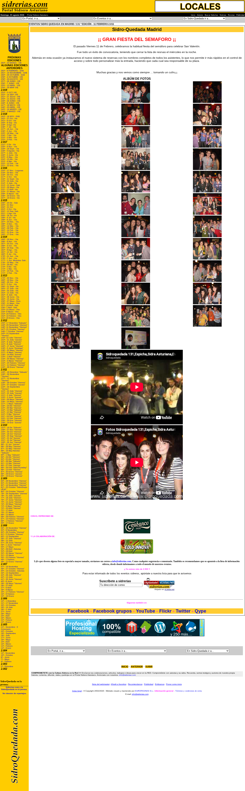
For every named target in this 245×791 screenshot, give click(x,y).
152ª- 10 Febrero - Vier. (11, 316)
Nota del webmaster (101, 684)
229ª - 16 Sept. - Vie (10, 149)
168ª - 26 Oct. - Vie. (10, 282)
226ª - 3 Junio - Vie (9, 155)
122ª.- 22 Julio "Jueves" (11, 393)
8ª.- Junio (5, 657)
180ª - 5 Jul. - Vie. (9, 254)
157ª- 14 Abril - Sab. (10, 305)
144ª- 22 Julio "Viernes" (11, 338)
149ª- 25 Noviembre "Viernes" (14, 325)
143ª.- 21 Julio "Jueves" (11, 340)
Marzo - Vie (14, 194)
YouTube (145, 611)
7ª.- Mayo (5, 659)
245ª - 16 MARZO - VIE (11, 109)
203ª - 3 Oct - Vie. (9, 209)
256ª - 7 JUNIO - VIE (10, 83)
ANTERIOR (137, 666)
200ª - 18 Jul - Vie (9, 215)
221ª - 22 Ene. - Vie (10, 165)
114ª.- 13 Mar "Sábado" (11, 410)
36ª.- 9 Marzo (7, 590)
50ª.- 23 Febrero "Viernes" (12, 557)
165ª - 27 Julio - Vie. (10, 288)
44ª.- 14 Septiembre (10, 573)
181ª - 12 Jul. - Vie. (9, 252)
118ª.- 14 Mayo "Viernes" (12, 401)
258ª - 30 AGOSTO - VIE (12, 79)
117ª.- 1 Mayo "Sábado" (11, 404)
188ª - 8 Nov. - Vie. (9, 241)
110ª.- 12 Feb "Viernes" (11, 418)
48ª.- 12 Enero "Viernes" (12, 562)
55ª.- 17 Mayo (7, 547)
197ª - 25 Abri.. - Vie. (10, 222)
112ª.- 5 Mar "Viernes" (10, 414)
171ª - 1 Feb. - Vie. (9, 273)
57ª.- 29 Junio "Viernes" (11, 543)
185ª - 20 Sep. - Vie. (10, 248)
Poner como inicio (174, 684)
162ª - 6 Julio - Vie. (9, 295)
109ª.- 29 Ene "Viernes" (11, 420)
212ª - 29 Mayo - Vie (10, 187)
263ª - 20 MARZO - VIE (11, 63)
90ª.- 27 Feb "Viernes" (11, 465)
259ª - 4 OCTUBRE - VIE (12, 77)
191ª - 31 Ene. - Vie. (10, 232)
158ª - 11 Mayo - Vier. (10, 303)
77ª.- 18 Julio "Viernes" (11, 498)
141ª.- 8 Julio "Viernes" (11, 344)
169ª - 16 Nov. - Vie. (10, 280)
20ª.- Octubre (7, 631)
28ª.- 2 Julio (6, 609)
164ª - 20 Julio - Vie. (10, 291)
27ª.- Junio (6, 611)
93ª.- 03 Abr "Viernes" (10, 459)
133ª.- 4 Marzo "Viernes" (12, 361)
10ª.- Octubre (7, 655)
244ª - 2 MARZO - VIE (10, 111)
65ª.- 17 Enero (7, 523)
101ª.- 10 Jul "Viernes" (11, 440)
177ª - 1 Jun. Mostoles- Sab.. (14, 260)
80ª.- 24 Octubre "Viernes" (12, 491)
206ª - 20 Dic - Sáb (9, 203)
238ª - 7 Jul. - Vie (8, 127)
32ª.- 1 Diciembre (8, 601)
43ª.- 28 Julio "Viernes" (11, 575)
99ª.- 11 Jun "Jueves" (10, 444)
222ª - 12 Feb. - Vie (9, 163)
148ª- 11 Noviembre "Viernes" (14, 327)
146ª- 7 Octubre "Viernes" (12, 331)
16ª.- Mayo (6, 640)
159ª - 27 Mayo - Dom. (11, 301)
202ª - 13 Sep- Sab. (10, 211)
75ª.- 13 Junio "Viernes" (11, 502)
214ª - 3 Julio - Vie (9, 183)
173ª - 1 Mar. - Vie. (9, 269)
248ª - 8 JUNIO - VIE (10, 103)
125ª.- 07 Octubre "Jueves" (13, 385)
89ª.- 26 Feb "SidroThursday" (14, 467)
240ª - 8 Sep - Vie (9, 123)
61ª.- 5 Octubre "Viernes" (12, 534)
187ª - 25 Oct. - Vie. (10, 244)
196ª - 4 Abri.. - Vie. (9, 224)
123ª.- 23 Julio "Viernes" (12, 391)
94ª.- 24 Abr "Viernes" (10, 457)
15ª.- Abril (5, 642)
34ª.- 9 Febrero (7, 594)
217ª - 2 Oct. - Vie (9, 177)
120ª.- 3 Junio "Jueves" (11, 397)
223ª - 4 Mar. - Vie (9, 161)
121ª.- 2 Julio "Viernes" (11, 395)
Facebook (79, 611)
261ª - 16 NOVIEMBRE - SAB (14, 73)
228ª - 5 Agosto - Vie (10, 151)
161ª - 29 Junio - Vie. (10, 297)
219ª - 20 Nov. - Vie (9, 173)
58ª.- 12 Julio (7, 541)
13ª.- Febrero (7, 646)
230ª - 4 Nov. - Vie (9, 147)
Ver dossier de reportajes (14, 693)
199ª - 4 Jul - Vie (8, 217)
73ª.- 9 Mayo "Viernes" (11, 506)
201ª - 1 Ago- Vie (8, 213)
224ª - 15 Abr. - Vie (9, 159)
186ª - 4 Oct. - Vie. (9, 246)
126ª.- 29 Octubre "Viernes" (13, 383)
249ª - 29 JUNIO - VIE (10, 101)
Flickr (165, 611)
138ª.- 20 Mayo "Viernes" (12, 350)
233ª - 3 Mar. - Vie (9, 137)
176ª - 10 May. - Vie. (10, 262)
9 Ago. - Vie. (12, 250)
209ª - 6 (5, 194)
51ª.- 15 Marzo (7, 555)
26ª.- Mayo (6, 614)
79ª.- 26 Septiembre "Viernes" (14, 493)
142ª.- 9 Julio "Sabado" (11, 342)
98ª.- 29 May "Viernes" (11, 446)
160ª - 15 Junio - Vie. (10, 299)
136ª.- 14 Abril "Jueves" (11, 354)
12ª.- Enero (6, 648)
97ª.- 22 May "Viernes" (11, 449)
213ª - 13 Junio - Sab (10, 185)
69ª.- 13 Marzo (7, 514)
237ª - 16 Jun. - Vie (9, 129)
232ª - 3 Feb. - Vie (9, 139)
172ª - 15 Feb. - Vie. (10, 271)
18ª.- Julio (5, 635)
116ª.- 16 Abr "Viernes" (11, 406)
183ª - (4, 250)
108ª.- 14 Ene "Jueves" (11, 423)
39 (2, 583)
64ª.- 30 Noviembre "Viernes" (14, 528)
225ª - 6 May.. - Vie (9, 157)
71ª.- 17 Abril (6, 510)
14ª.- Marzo (6, 644)
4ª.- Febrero (6, 661)
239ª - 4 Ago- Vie (8, 125)
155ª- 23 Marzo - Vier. (10, 309)
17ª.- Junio (6, 637)
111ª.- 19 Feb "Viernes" (11, 416)
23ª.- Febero (6, 620)
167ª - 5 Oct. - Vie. (9, 284)
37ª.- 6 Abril (6, 588)
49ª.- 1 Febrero (7, 559)
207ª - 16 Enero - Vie (10, 198)
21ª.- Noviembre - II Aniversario (9, 628)
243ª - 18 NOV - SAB (10, 116)
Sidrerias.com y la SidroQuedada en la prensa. (14, 688)
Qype (200, 611)
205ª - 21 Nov (7, 205)
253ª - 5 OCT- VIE (9, 92)
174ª (3, 267)
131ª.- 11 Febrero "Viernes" (13, 365)
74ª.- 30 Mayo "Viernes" (11, 504)
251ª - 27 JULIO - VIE (10, 97)
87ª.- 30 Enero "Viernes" (12, 472)
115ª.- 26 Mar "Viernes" (11, 408)
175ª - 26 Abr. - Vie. (9, 265)
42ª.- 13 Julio (7, 577)
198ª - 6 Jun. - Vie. (9, 220)
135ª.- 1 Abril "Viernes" (11, 357)
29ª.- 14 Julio (7, 607)
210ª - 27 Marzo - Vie (10, 191)
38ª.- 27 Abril (6, 585)
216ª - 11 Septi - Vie (10, 179)
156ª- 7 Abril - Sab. (9, 307)
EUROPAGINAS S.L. (144, 691)
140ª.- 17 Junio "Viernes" (12, 346)
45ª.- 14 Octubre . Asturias (12, 571)
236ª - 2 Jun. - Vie (9, 131)
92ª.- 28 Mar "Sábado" (11, 461)
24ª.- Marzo (6, 618)
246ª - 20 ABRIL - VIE (10, 107)
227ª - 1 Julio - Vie (9, 153)
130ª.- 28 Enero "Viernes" (12, 367)
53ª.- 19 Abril (6, 551)
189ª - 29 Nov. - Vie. (10, 239)
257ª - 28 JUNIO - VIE (10, 81)
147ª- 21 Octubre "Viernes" (13, 329)
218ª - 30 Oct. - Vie (9, 175)
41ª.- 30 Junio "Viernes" (11, 579)
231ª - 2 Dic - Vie (8, 144)
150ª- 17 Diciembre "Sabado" (14, 323)
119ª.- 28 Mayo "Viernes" (12, 399)
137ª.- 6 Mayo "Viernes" (11, 352)
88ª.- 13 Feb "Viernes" (11, 470)
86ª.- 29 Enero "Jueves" (11, 474)
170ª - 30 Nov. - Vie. (10, 278)
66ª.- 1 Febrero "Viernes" (12, 521)
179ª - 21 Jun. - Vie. (10, 256)
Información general (164, 691)
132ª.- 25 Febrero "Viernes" (13, 363)
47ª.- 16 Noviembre (9, 567)
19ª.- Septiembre (8, 633)
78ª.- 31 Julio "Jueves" (11, 496)
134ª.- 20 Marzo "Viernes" (12, 359)
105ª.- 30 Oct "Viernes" (11, 432)
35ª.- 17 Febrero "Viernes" (12, 592)
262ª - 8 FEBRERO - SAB (12, 71)
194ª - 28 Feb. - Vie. (10, 228)
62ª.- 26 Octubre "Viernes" (12, 532)
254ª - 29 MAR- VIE (9, 87)
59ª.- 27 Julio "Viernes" (11, 538)
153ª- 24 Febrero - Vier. (11, 314)
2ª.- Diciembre (7, 666)
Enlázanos (159, 684)
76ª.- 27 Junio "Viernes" (11, 500)
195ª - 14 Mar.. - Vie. (10, 226)
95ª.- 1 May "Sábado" (10, 455)
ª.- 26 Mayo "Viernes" (12, 583)
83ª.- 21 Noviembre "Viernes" (14, 483)
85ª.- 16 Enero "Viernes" (12, 476)
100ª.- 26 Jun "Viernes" (11, 442)
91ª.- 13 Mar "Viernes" (11, 463)
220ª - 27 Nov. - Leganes (12, 170)
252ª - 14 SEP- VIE (9, 95)
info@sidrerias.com (121, 561)
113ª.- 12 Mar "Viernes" (11, 412)
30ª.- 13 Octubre (8, 605)
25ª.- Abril (5, 616)
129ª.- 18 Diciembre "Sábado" (14, 372)
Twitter (184, 611)
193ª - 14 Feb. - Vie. (10, 230)
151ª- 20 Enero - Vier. (10, 318)
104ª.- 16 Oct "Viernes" (11, 434)
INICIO (124, 666)
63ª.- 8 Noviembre (9, 530)
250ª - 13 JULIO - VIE (10, 99)
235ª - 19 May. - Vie (9, 133)
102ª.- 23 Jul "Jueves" (11, 438)
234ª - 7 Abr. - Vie (8, 135)
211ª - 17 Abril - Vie (9, 189)
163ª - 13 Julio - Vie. (10, 293)
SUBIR (149, 666)
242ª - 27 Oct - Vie (9, 118)
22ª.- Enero (6, 622)
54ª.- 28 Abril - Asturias (11, 549)
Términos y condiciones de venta (188, 691)
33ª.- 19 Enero (7, 596)
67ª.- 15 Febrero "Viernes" (12, 519)
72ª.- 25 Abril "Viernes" (11, 508)
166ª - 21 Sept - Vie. (10, 286)
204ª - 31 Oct (7, 207)
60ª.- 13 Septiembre (10, 536)
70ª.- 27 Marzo (7, 512)
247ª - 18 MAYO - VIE (10, 105)
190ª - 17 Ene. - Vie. (10, 234)
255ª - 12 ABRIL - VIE (10, 85)
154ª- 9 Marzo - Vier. (10, 312)
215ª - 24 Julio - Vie (9, 181)
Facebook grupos (112, 611)
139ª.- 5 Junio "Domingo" (12, 348)
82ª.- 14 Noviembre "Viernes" (14, 485)
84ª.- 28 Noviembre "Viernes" (14, 481)
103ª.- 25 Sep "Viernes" (11, 436)
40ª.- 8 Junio (6, 581)
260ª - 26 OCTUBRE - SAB (13, 75)
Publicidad (148, 684)
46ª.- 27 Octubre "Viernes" (12, 569)
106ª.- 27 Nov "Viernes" (11, 430)
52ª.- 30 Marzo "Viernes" (12, 553)
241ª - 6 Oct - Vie (8, 121)
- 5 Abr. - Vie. (11, 267)
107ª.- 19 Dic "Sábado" (11, 427)
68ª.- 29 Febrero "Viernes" (12, 517)
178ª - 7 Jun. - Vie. (9, 258)
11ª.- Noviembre (8, 653)
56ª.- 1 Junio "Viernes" (11, 545)
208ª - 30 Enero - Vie (10, 196)
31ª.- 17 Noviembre (9, 603)
